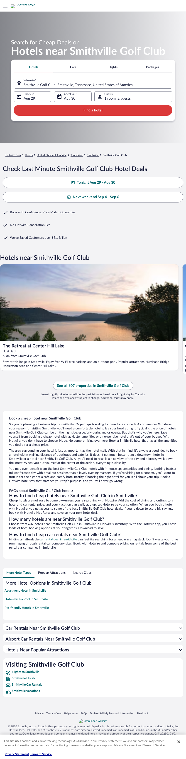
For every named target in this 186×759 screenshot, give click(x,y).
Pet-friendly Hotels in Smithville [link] (27, 608)
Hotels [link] (29, 155)
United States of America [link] (51, 155)
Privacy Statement (17, 754)
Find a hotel (93, 110)
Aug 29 (29, 98)
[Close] (179, 742)
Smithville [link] (93, 155)
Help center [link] (71, 713)
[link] (93, 672)
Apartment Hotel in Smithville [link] (25, 590)
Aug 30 (69, 98)
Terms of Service (41, 754)
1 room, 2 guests (117, 98)
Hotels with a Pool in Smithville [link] (26, 599)
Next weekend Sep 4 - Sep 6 (96, 197)
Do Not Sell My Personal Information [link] (112, 713)
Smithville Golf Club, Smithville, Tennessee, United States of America (78, 85)
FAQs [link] (84, 713)
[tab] (33, 67)
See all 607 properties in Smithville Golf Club (93, 386)
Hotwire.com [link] (13, 155)
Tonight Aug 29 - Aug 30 (96, 182)
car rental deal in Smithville (58, 539)
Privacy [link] (39, 713)
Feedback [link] (142, 713)
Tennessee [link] (77, 155)
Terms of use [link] (53, 713)
